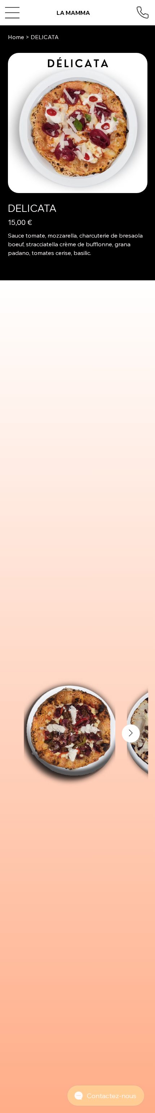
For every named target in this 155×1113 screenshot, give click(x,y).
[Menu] (13, 13)
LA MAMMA (73, 12)
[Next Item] (131, 733)
